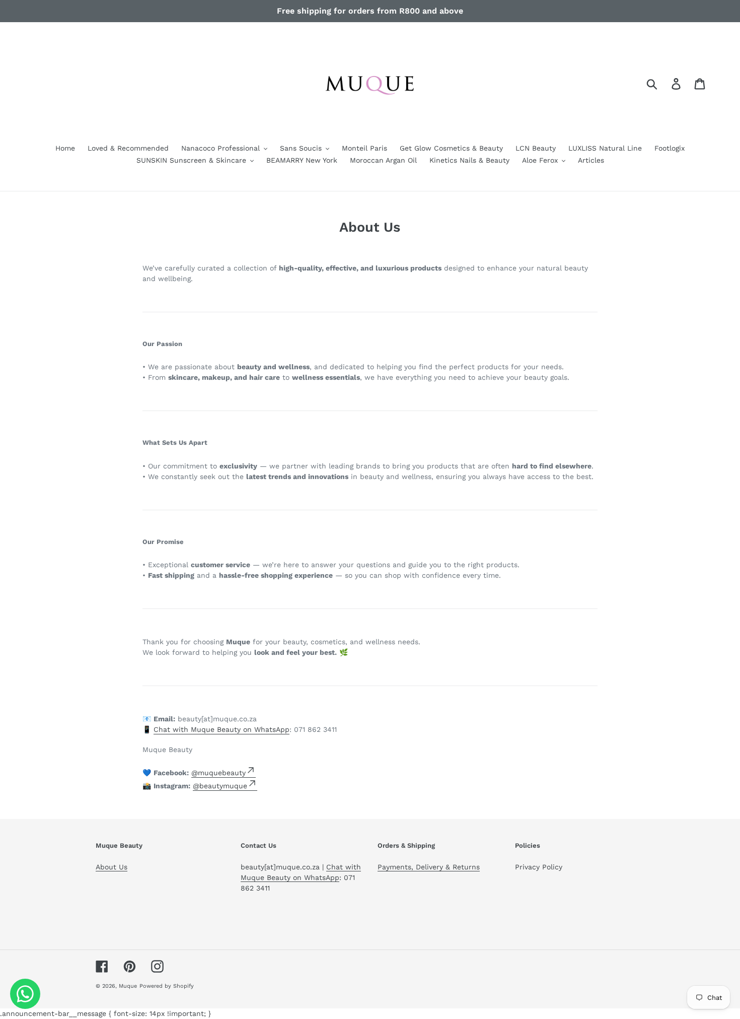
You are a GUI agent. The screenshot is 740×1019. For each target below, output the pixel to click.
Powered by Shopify (166, 986)
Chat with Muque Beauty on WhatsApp (221, 729)
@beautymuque (220, 786)
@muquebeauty (218, 773)
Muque (128, 986)
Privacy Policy (538, 867)
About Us (111, 867)
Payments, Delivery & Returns (429, 867)
